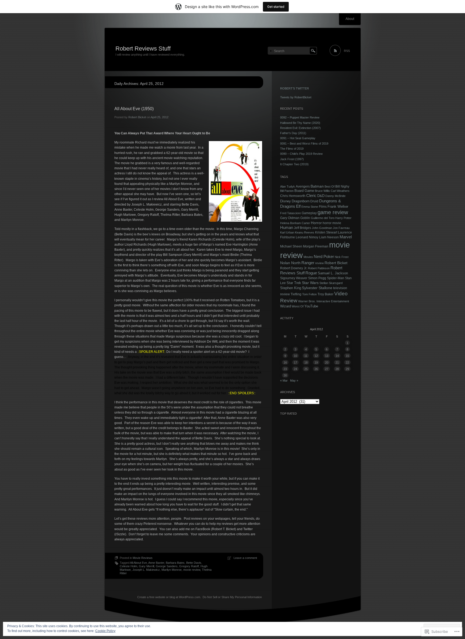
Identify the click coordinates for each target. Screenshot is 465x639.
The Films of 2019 (292, 148)
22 (347, 362)
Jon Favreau (341, 227)
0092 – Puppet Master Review (299, 117)
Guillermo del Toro (322, 218)
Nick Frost (341, 257)
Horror (316, 223)
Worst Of (298, 306)
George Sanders (167, 566)
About (350, 19)
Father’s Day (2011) (293, 133)
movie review (191, 569)
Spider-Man (335, 278)
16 (285, 362)
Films (323, 206)
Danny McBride (335, 196)
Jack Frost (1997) (292, 159)
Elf (298, 206)
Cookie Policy (105, 631)
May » (294, 380)
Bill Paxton (287, 190)
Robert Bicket (137, 117)
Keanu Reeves (304, 232)
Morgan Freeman (315, 246)
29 (347, 369)
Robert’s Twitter (294, 88)
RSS (347, 50)
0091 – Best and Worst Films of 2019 (304, 143)
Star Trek (294, 283)
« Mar (284, 380)
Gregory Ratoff (189, 566)
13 (326, 355)
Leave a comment (245, 557)
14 (337, 355)
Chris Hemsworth (292, 196)
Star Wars (310, 283)
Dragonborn (300, 201)
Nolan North (290, 263)
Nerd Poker (324, 256)
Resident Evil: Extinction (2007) (300, 128)
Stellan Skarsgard (331, 283)
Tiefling (296, 294)
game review (333, 212)
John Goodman (322, 227)
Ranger (307, 263)
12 (316, 355)
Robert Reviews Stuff (143, 48)
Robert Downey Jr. (293, 268)
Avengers (303, 186)
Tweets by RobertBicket (295, 97)
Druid (314, 201)
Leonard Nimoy (307, 237)
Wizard (285, 306)
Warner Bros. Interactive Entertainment (323, 301)
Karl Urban (287, 232)
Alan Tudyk (287, 186)
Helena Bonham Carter (295, 223)
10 (295, 355)
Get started (275, 7)
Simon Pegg (317, 278)
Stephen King (290, 288)
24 (295, 369)
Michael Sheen (291, 246)
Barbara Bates (175, 562)
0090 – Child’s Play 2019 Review (301, 153)
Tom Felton (309, 294)
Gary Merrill (146, 566)
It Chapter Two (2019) (294, 164)
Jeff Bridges (302, 227)
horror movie (332, 223)
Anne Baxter (156, 562)
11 (305, 355)
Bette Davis (193, 562)
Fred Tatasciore (290, 213)
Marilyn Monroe (171, 569)
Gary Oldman (290, 218)
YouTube (311, 306)
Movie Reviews (143, 557)
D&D (321, 196)
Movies (308, 257)
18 (306, 362)
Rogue (311, 273)
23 (285, 369)
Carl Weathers (340, 190)
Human (286, 227)
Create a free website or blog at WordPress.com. (169, 597)
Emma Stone (309, 206)
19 (316, 362)
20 (326, 362)
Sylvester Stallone (317, 288)
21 (337, 362)
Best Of (329, 186)
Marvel (346, 237)
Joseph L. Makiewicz (146, 569)
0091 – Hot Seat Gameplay (297, 138)
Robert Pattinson (319, 268)
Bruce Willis (322, 190)
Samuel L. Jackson (333, 273)
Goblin (305, 218)
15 (347, 355)
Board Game (304, 191)
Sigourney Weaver (293, 278)
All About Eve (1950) (134, 108)
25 (306, 369)
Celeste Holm (128, 566)
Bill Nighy (342, 186)
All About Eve (138, 562)
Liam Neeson (329, 237)
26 (316, 369)
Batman (317, 186)
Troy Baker (325, 294)
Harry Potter (343, 218)
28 (337, 369)
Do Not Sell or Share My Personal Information (232, 597)
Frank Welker (337, 206)
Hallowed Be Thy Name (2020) (300, 122)
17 (295, 362)
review (319, 263)
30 (285, 375)
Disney (285, 201)
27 (326, 369)
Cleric (311, 195)
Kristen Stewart (326, 232)
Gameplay (309, 213)
